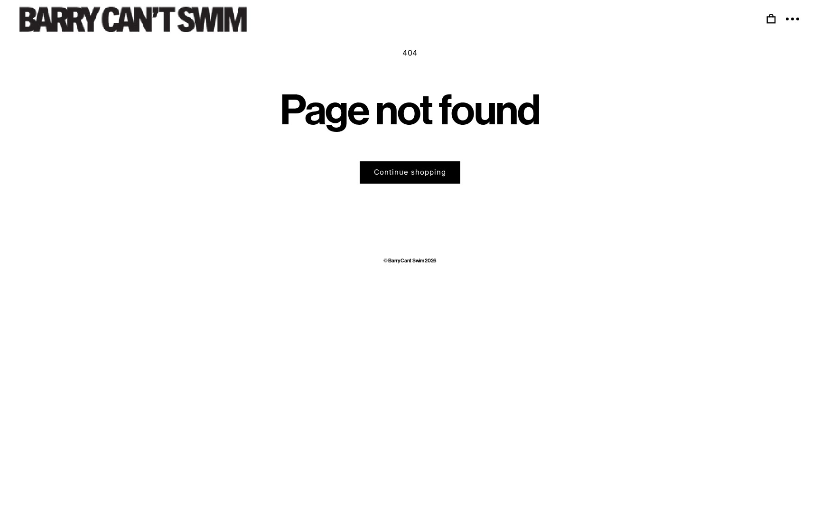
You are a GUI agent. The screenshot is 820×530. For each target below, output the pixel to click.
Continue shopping (410, 172)
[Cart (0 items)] (771, 19)
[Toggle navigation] (792, 19)
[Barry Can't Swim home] (133, 19)
